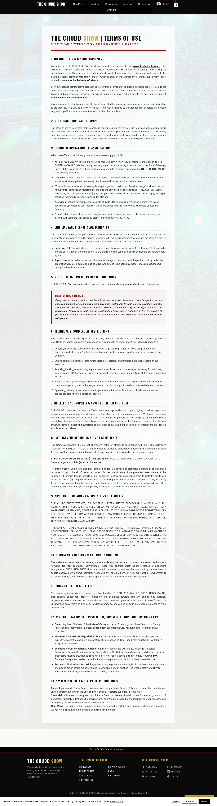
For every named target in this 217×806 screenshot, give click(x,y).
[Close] (213, 801)
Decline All (189, 801)
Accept (204, 801)
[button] (94, 4)
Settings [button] (176, 801)
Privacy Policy (116, 801)
